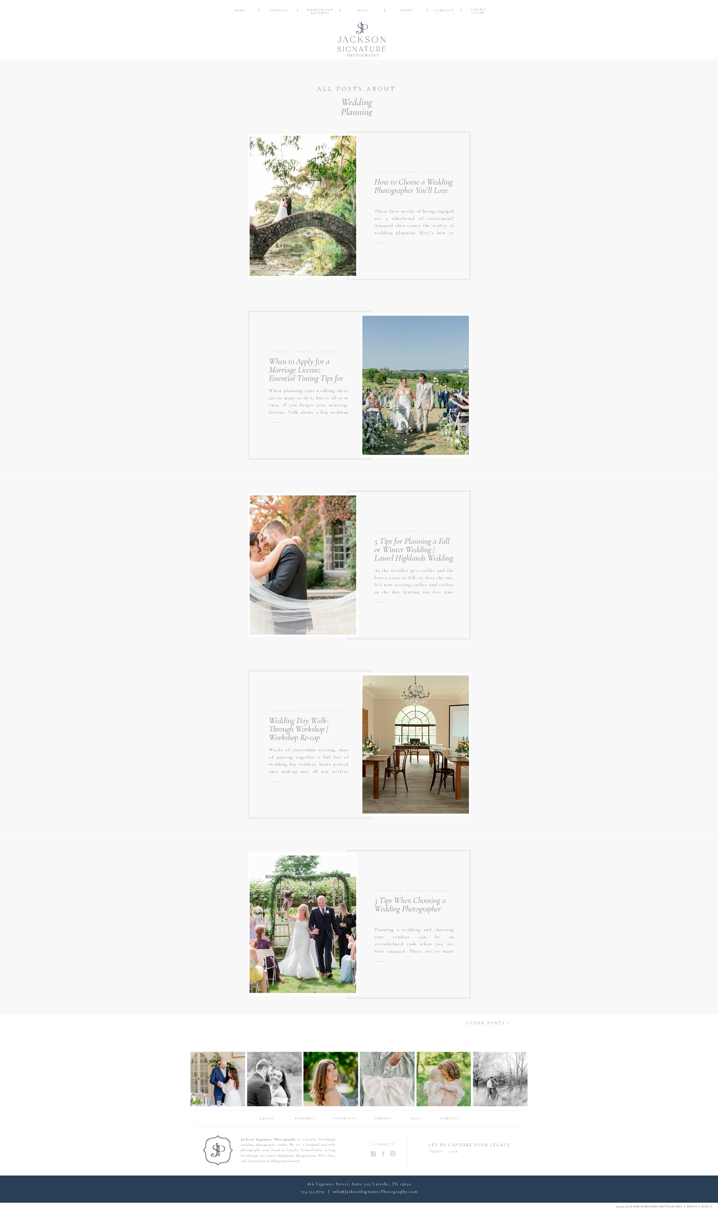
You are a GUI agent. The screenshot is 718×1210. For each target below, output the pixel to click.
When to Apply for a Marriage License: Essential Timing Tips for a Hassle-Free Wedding (306, 374)
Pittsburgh (388, 891)
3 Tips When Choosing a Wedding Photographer (410, 904)
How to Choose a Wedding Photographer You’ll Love (413, 186)
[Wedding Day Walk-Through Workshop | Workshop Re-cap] (274, 781)
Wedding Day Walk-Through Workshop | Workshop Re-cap (299, 729)
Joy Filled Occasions (327, 711)
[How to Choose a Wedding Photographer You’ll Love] (380, 243)
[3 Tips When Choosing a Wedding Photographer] (380, 961)
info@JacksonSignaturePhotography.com (374, 1191)
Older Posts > (488, 1023)
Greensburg (283, 711)
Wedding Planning (397, 172)
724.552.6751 (313, 1191)
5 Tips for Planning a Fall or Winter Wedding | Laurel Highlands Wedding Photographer (413, 553)
